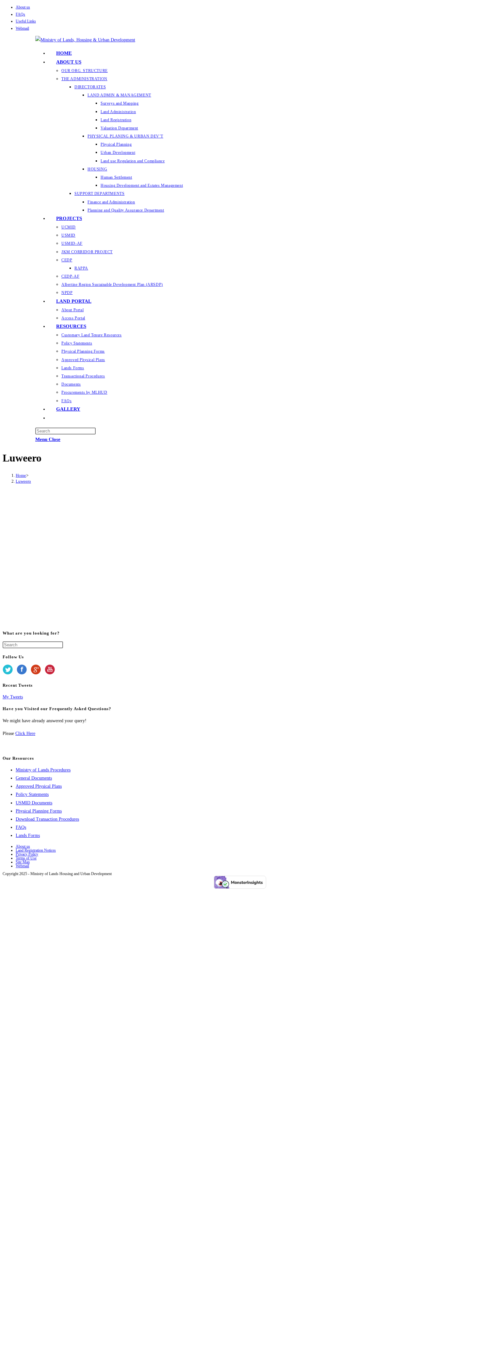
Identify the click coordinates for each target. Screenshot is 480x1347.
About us (23, 7)
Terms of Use (26, 858)
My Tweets (13, 697)
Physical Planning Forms (39, 811)
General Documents (34, 778)
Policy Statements (32, 794)
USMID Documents (34, 802)
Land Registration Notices (36, 850)
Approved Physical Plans (39, 786)
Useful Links (26, 21)
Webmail (22, 28)
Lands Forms (28, 835)
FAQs (20, 14)
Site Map (23, 862)
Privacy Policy (27, 854)
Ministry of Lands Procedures (43, 770)
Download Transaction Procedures (47, 819)
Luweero (23, 481)
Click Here (25, 733)
